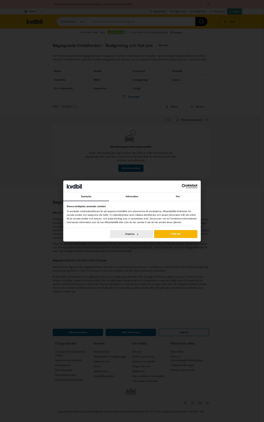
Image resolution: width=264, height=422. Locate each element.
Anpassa (129, 234)
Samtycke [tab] (86, 196)
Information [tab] (132, 196)
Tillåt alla (175, 234)
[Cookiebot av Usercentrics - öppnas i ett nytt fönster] (184, 186)
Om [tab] (178, 196)
